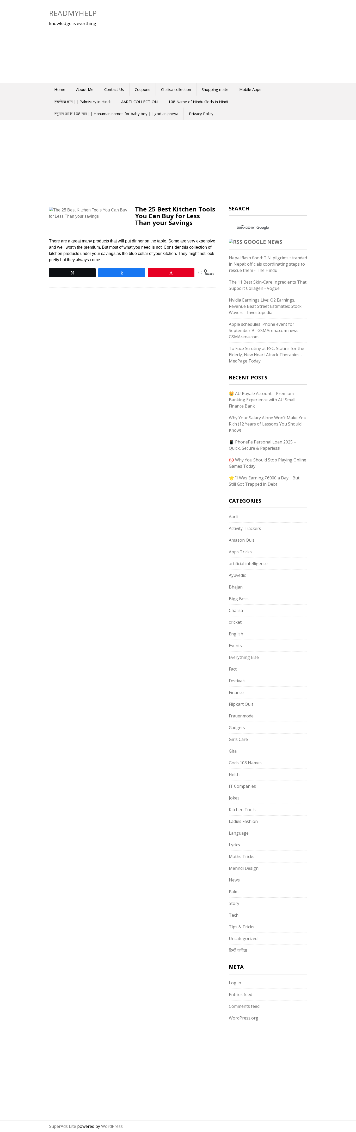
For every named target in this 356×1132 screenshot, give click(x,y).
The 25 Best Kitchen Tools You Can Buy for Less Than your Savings (175, 216)
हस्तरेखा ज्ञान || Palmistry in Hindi (82, 101)
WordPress (112, 1126)
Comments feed (244, 1006)
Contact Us (114, 89)
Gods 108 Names (245, 763)
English (236, 634)
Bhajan (236, 587)
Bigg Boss (239, 599)
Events (235, 645)
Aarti (233, 517)
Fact (233, 669)
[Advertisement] (205, 41)
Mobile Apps (250, 89)
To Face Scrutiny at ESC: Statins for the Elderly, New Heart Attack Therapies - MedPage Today (266, 355)
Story (234, 903)
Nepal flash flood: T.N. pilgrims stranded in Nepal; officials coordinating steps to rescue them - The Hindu (268, 264)
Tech (233, 915)
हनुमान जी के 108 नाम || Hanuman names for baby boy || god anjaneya (116, 113)
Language (239, 833)
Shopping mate (215, 89)
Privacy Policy (201, 113)
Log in (235, 983)
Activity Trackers (245, 528)
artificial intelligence (248, 563)
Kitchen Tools (242, 809)
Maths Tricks (241, 856)
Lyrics (234, 845)
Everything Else (244, 657)
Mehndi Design (244, 868)
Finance (236, 692)
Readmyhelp (73, 13)
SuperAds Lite (62, 1126)
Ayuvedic (237, 575)
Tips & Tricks (241, 927)
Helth (234, 774)
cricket (235, 622)
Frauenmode (241, 716)
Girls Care (238, 739)
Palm (233, 892)
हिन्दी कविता (238, 950)
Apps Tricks (240, 552)
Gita (233, 751)
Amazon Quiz (242, 540)
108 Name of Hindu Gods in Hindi (198, 101)
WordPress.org (243, 1018)
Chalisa (236, 610)
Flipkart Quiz (241, 704)
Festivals (237, 681)
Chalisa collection (176, 89)
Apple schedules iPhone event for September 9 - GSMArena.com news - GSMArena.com (265, 330)
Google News (263, 241)
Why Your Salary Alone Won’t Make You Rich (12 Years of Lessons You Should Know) (267, 424)
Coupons (142, 89)
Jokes (234, 798)
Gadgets (237, 727)
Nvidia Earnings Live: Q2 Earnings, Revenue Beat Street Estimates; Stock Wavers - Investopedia (265, 306)
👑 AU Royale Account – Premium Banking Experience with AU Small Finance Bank (262, 400)
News (234, 880)
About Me (85, 89)
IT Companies (242, 786)
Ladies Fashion (243, 821)
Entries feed (240, 994)
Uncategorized (243, 938)
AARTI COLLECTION (139, 101)
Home (59, 89)
